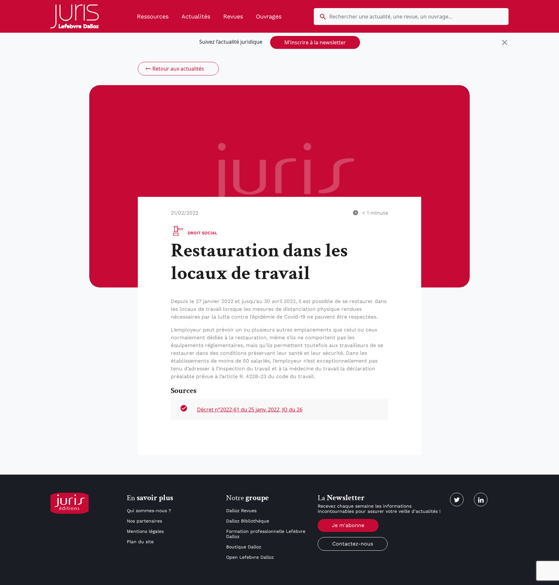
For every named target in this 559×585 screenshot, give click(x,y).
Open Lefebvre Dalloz (250, 557)
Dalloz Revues (241, 510)
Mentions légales (145, 531)
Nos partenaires (144, 520)
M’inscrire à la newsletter (315, 42)
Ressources (153, 16)
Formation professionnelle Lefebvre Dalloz (265, 534)
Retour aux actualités (178, 68)
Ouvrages (268, 16)
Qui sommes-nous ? (149, 510)
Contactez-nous (352, 544)
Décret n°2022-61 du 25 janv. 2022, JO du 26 (249, 409)
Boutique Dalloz (243, 546)
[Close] (505, 42)
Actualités (195, 16)
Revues (233, 16)
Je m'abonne (348, 525)
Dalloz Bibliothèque (247, 520)
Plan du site (140, 541)
